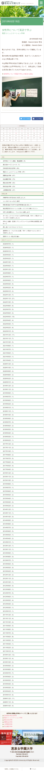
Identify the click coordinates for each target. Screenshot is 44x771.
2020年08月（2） (9, 375)
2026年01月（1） (9, 251)
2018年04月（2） (9, 433)
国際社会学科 (8, 722)
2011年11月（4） (9, 618)
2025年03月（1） (9, 255)
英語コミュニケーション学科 (13, 718)
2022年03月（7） (9, 324)
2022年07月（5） (9, 309)
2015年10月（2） (9, 480)
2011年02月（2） (9, 648)
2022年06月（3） (9, 313)
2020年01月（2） (9, 382)
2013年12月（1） (9, 546)
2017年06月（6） (9, 462)
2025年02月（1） (9, 258)
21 (40, 135)
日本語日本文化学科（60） (11, 168)
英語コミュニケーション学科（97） (14, 172)
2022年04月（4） (9, 320)
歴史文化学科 (8, 720)
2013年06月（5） (9, 564)
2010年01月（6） (9, 695)
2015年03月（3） (9, 502)
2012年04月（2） (9, 604)
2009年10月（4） (9, 706)
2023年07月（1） (9, 277)
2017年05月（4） (9, 466)
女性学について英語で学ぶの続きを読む (18, 74)
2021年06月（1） (9, 353)
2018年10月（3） (9, 415)
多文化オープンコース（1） (12, 165)
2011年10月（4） (9, 622)
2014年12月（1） (9, 509)
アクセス (33, 769)
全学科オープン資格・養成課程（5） (14, 161)
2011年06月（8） (9, 637)
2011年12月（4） (9, 615)
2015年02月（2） (9, 506)
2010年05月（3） (9, 680)
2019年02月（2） (9, 404)
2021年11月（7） (9, 338)
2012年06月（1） (9, 597)
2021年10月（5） (9, 342)
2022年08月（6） (9, 306)
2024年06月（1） (9, 266)
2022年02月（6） (9, 328)
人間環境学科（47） (9, 190)
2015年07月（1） (9, 488)
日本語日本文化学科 (10, 715)
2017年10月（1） (9, 451)
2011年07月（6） (9, 633)
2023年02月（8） (9, 288)
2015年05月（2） (9, 495)
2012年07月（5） (9, 593)
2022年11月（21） (9, 298)
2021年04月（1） (9, 360)
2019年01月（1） (9, 408)
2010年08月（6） (9, 669)
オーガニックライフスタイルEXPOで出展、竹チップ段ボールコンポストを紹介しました (22, 217)
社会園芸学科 (8, 726)
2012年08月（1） (9, 589)
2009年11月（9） (9, 702)
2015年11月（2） (9, 477)
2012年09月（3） (9, 586)
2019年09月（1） (9, 393)
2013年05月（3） (9, 568)
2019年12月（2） (9, 386)
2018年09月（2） (9, 418)
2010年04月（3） (9, 684)
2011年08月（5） (9, 629)
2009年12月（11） (9, 698)
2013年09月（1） (9, 553)
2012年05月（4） (9, 600)
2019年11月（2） (9, 389)
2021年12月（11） (9, 335)
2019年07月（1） (9, 397)
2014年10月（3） (9, 517)
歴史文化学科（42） (9, 183)
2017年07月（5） (9, 458)
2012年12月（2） (9, 575)
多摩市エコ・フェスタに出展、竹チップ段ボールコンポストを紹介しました (22, 232)
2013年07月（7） (9, 560)
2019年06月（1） (9, 400)
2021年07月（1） (9, 349)
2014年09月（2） (9, 520)
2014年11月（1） (9, 513)
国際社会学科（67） (9, 175)
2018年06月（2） (9, 426)
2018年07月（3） (9, 422)
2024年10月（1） (9, 262)
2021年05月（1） (9, 357)
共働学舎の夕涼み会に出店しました (14, 198)
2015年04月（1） (9, 498)
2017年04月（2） (9, 469)
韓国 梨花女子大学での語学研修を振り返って (17, 205)
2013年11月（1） (9, 549)
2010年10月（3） (9, 662)
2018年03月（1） (9, 437)
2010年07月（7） (9, 673)
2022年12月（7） (9, 295)
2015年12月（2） (9, 473)
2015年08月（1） (9, 484)
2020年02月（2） (9, 378)
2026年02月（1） (9, 248)
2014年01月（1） (9, 542)
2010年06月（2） (9, 677)
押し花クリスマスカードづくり (13, 227)
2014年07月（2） (9, 528)
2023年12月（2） (9, 269)
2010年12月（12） (9, 655)
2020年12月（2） (9, 364)
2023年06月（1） (9, 280)
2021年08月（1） (9, 346)
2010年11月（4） (9, 658)
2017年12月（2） (9, 444)
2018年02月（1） (9, 440)
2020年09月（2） (9, 371)
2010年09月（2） (9, 666)
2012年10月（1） (9, 582)
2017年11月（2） (9, 448)
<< (18, 126)
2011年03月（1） (9, 644)
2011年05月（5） (9, 640)
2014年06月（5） (9, 531)
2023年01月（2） (9, 291)
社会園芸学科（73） (9, 179)
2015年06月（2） (9, 491)
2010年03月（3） (9, 688)
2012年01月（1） (9, 611)
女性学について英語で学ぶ (17, 29)
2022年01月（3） (9, 331)
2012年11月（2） (9, 578)
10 (16, 133)
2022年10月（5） (9, 302)
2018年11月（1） (9, 411)
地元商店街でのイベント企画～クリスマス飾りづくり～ (20, 208)
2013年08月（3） (9, 557)
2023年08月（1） (9, 273)
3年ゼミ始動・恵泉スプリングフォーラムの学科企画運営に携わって (22, 222)
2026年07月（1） (9, 244)
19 (28, 135)
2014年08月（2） (9, 524)
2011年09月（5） (9, 626)
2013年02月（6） (9, 571)
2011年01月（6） (9, 651)
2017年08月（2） (9, 455)
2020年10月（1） (9, 368)
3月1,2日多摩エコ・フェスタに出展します (16, 212)
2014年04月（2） (9, 538)
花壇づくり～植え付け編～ (11, 236)
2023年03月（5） (9, 284)
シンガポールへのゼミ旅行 (11, 201)
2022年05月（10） (9, 317)
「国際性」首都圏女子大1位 (11, 769)
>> (25, 126)
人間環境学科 (8, 724)
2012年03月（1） (9, 608)
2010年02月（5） (9, 691)
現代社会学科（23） (9, 186)
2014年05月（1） (9, 535)
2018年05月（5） (9, 429)
